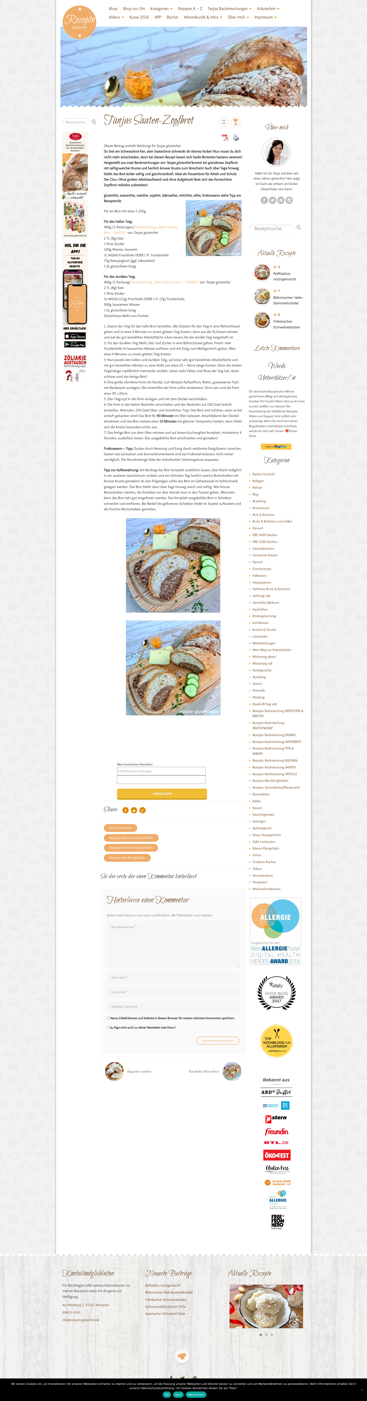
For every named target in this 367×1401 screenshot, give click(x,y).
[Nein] (362, 1390)
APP (158, 17)
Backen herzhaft (264, 474)
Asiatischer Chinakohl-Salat (165, 1313)
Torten (257, 855)
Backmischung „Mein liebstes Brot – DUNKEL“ (165, 282)
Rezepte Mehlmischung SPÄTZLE (275, 774)
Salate (257, 801)
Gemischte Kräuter (265, 555)
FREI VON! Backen (265, 535)
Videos (114, 17)
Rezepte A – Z (190, 8)
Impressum (264, 17)
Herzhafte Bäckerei (266, 603)
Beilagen (258, 481)
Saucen (257, 808)
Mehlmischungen (264, 643)
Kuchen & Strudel (264, 630)
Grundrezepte (262, 569)
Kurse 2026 (139, 17)
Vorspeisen (260, 882)
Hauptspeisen (262, 582)
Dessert (258, 528)
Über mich (236, 17)
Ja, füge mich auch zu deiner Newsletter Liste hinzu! (143, 1027)
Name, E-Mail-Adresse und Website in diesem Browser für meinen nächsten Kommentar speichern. (172, 1018)
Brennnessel (261, 508)
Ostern (257, 684)
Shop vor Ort (134, 8)
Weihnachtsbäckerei (266, 889)
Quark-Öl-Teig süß (265, 704)
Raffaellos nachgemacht (163, 1285)
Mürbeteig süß (262, 663)
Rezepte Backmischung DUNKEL (131, 838)
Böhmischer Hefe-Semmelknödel (169, 1292)
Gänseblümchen (263, 548)
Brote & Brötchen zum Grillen (272, 521)
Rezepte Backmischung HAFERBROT (277, 742)
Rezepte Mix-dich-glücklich (127, 858)
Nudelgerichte (262, 670)
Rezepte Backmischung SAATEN (130, 848)
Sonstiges (259, 821)
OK (167, 1394)
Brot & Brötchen (120, 828)
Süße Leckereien (264, 842)
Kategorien (160, 8)
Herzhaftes (260, 609)
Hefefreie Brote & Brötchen (271, 589)
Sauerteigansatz (263, 814)
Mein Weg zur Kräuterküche (272, 650)
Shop (113, 8)
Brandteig (259, 501)
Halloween (260, 576)
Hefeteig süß (261, 596)
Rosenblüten (261, 794)
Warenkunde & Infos (201, 17)
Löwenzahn (260, 636)
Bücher (172, 17)
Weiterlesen (196, 1394)
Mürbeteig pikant (264, 657)
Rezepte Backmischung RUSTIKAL (275, 760)
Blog (255, 494)
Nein (178, 1394)
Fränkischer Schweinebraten (166, 1299)
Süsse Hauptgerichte (267, 835)
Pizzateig (259, 697)
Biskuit (257, 487)
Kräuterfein (266, 8)
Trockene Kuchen (264, 862)
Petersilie (259, 690)
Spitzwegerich (262, 828)
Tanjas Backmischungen (228, 8)
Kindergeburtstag (264, 616)
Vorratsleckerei (263, 875)
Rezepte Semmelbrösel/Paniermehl (276, 787)
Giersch (258, 562)
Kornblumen (261, 623)
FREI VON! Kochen (265, 542)
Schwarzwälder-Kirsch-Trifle (165, 1306)
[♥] (182, 1356)
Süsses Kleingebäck (266, 848)
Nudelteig (259, 677)
